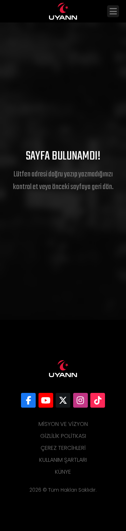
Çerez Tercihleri (63, 448)
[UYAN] (28, 400)
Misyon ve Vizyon (63, 424)
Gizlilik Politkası (63, 436)
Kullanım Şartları (63, 460)
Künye (63, 472)
